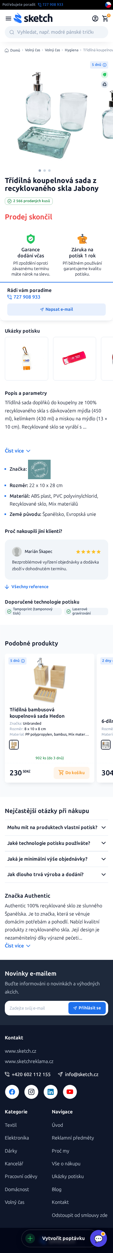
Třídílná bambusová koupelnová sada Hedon (37, 713)
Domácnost (17, 1189)
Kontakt (60, 1202)
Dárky (11, 1151)
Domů (15, 50)
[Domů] (32, 18)
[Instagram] (31, 1092)
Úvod (57, 1125)
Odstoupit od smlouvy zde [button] (80, 1215)
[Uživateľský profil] (95, 18)
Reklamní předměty (73, 1138)
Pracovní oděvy (21, 1176)
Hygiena (71, 50)
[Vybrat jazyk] (108, 5)
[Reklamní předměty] (8, 18)
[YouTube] (70, 1092)
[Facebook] (12, 1092)
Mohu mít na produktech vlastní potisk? (52, 827)
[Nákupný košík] (105, 18)
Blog (56, 1189)
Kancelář (14, 1164)
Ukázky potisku (68, 1176)
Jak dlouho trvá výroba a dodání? (45, 874)
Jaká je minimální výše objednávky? (47, 859)
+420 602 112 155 (31, 1074)
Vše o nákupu (66, 1164)
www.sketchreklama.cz (29, 1061)
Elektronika (17, 1138)
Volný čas (32, 50)
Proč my (60, 1151)
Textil (11, 1125)
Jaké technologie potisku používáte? (48, 843)
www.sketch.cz (20, 1051)
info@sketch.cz (82, 1074)
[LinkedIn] (50, 1092)
